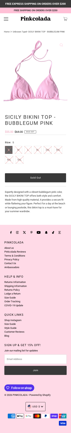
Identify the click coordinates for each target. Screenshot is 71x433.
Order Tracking (12, 301)
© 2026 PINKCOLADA (16, 395)
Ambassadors (11, 267)
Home (7, 31)
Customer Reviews (14, 331)
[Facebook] (11, 232)
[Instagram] (17, 232)
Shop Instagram (12, 320)
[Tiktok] (53, 232)
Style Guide (10, 328)
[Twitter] (24, 232)
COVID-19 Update (13, 305)
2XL (48, 149)
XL (37, 149)
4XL (9, 159)
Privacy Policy (11, 259)
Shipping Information (15, 286)
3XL (58, 149)
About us (9, 247)
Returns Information (15, 282)
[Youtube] (39, 232)
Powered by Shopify (40, 395)
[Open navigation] (6, 19)
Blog (6, 335)
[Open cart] (65, 19)
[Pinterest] (31, 232)
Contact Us (10, 263)
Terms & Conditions (14, 255)
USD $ (36, 406)
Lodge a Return (12, 293)
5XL (19, 159)
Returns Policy (12, 289)
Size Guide (10, 297)
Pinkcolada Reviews (15, 251)
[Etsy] (60, 232)
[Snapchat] (46, 232)
